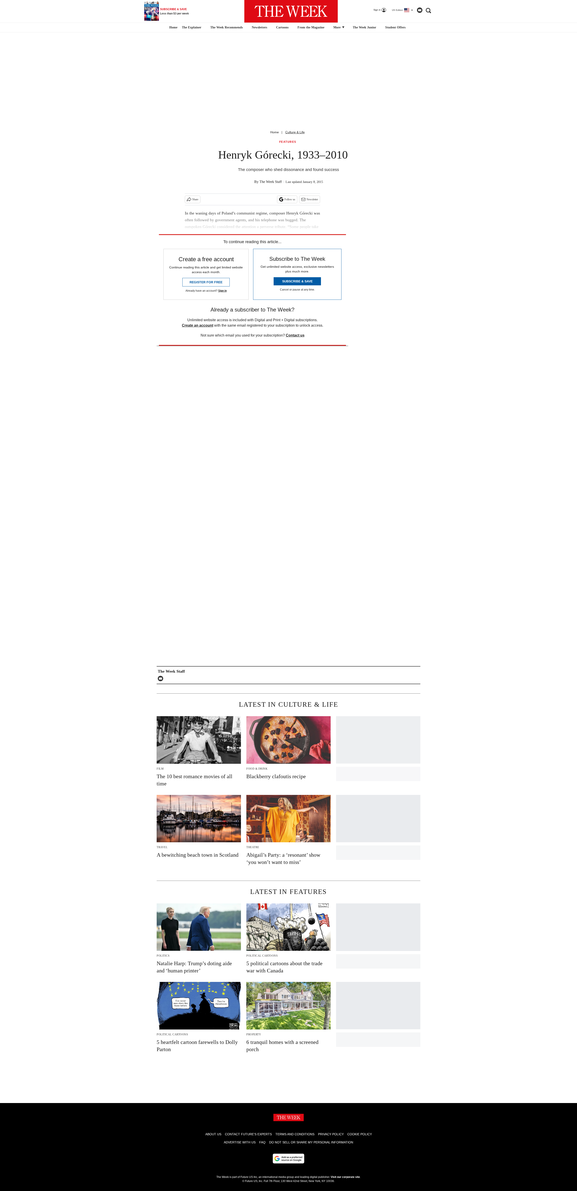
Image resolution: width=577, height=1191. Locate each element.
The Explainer (191, 27)
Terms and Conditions (294, 1134)
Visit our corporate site (345, 1177)
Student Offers (395, 27)
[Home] (172, 27)
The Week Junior (364, 27)
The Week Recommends (226, 27)
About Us (213, 1134)
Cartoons (282, 27)
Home (274, 132)
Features (287, 142)
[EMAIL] (161, 678)
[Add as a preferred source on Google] (288, 1158)
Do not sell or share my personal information (311, 1142)
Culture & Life (295, 132)
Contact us (295, 335)
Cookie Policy (359, 1134)
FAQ (262, 1142)
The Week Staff (270, 182)
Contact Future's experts (248, 1134)
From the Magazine (311, 27)
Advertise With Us (240, 1142)
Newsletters (259, 27)
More (337, 27)
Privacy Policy (331, 1134)
